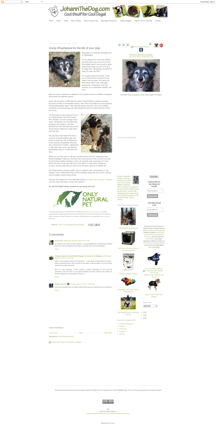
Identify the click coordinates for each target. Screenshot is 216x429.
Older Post (108, 333)
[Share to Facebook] (96, 225)
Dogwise (122, 331)
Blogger (112, 423)
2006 (145, 318)
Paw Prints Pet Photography (152, 243)
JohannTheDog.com (126, 324)
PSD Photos (150, 239)
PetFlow (122, 326)
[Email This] (89, 225)
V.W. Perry (147, 237)
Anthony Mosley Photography (154, 230)
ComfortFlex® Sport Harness (128, 228)
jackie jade (58, 241)
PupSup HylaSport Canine (128, 274)
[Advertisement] (108, 32)
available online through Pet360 (98, 180)
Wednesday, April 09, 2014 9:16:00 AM (76, 241)
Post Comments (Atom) (66, 336)
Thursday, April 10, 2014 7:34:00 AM (82, 284)
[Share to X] (94, 225)
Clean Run (123, 329)
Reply (57, 249)
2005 (145, 315)
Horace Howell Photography (153, 235)
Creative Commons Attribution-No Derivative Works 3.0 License (107, 413)
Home (81, 333)
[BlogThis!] (91, 225)
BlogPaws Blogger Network (92, 211)
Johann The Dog (60, 284)
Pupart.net (160, 232)
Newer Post (53, 333)
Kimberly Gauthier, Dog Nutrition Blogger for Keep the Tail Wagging (78, 256)
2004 (145, 312)
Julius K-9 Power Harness (154, 269)
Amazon (122, 334)
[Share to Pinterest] (99, 225)
